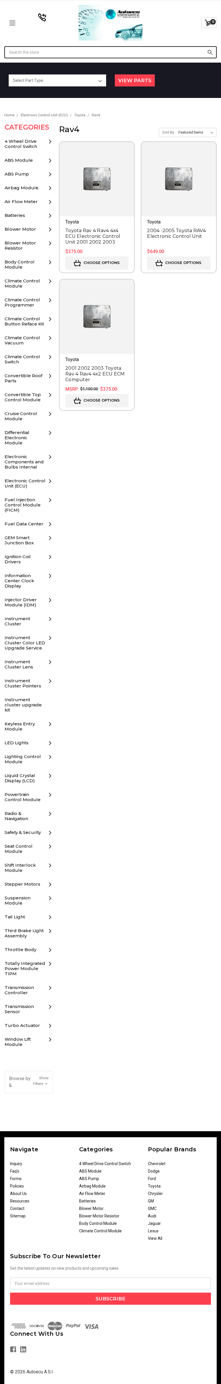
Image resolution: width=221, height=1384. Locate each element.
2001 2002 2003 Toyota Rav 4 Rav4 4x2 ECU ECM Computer (95, 373)
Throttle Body (20, 949)
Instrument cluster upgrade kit (23, 705)
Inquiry (16, 1163)
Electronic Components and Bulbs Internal (24, 462)
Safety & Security (23, 832)
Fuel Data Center (24, 524)
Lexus (153, 1231)
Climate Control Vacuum (22, 340)
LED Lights (16, 742)
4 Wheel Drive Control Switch (21, 143)
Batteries (15, 215)
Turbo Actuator (22, 1025)
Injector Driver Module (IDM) (21, 602)
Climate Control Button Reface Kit (24, 321)
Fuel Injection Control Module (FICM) (23, 505)
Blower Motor (20, 229)
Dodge (154, 1171)
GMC (152, 1208)
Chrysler (155, 1193)
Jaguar (154, 1223)
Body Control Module (20, 264)
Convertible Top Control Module (23, 397)
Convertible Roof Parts (23, 378)
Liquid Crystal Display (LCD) (20, 778)
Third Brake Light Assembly (24, 933)
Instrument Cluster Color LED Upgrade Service (25, 643)
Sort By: (168, 132)
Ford (152, 1178)
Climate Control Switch (22, 359)
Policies (17, 1186)
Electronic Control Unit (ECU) (25, 483)
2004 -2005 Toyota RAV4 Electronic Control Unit (176, 233)
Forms (16, 1178)
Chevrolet (156, 1163)
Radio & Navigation (16, 816)
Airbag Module (22, 187)
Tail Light (15, 917)
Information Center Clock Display (19, 581)
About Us (18, 1193)
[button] (29, 1082)
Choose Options (101, 262)
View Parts (134, 80)
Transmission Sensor (19, 1009)
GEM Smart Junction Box (19, 540)
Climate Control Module (22, 283)
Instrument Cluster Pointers (23, 683)
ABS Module (19, 160)
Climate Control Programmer (22, 302)
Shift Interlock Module (20, 867)
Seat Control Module (19, 848)
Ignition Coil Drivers (18, 559)
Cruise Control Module (21, 416)
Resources (19, 1201)
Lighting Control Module (23, 759)
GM (151, 1201)
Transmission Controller (19, 990)
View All (155, 1238)
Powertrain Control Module (23, 797)
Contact (17, 1208)
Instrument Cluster (17, 621)
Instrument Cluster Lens (19, 664)
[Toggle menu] (31, 23)
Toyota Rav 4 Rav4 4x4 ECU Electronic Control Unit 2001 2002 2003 (93, 236)
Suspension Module (18, 900)
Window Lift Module (18, 1041)
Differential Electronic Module (17, 438)
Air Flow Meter (21, 201)
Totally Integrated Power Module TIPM (25, 968)
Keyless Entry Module (20, 726)
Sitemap (18, 1216)
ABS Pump (17, 174)
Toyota (154, 1186)
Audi (152, 1216)
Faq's (14, 1171)
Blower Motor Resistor (20, 245)
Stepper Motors (22, 884)
